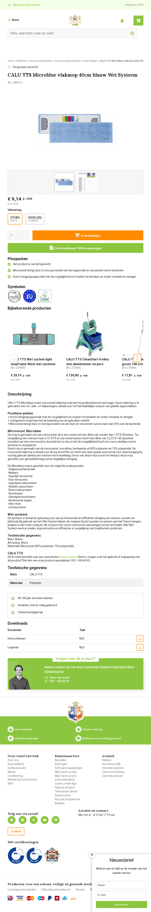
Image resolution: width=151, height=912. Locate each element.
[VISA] (20, 898)
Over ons (13, 760)
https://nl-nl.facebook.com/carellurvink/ (23, 820)
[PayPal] (50, 898)
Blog (56, 820)
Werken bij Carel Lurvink (22, 779)
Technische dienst (66, 791)
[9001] (16, 855)
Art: (18, 367)
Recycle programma (67, 799)
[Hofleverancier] (52, 855)
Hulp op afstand (65, 787)
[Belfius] (57, 898)
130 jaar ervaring (92, 729)
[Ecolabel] (45, 295)
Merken (106, 760)
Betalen (59, 803)
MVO (11, 783)
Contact (16, 831)
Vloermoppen (68, 556)
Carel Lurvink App (65, 783)
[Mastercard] (30, 898)
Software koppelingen (68, 768)
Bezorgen (61, 764)
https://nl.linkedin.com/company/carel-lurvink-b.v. (12, 820)
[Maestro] (41, 898)
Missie (12, 771)
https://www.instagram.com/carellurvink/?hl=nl (34, 820)
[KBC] (64, 898)
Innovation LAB (111, 764)
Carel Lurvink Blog (113, 771)
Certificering (15, 775)
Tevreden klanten (113, 768)
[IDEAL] (10, 898)
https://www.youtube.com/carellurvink (45, 820)
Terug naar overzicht (25, 67)
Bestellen (60, 760)
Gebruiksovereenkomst (55, 889)
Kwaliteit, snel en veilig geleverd (101, 738)
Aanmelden (121, 904)
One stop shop (23, 729)
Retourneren (63, 795)
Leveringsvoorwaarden (22, 889)
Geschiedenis (16, 764)
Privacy (80, 889)
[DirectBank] (73, 899)
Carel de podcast (112, 775)
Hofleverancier (17, 768)
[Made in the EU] (30, 295)
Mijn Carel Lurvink (65, 771)
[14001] (34, 855)
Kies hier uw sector (26, 5)
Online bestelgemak (26, 738)
